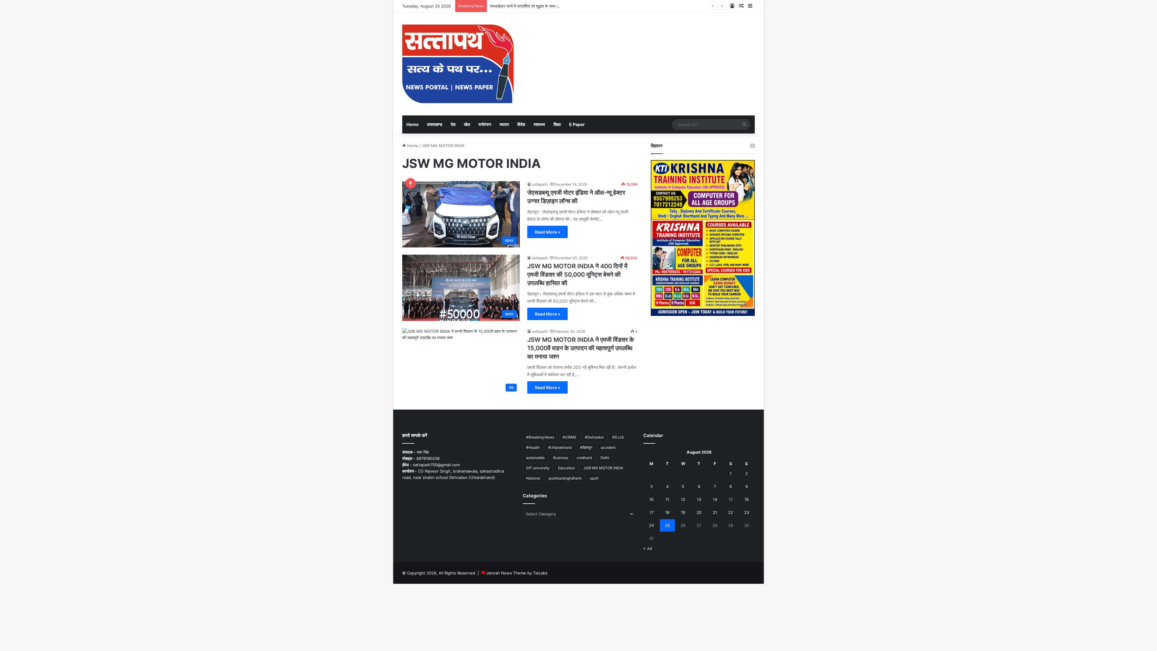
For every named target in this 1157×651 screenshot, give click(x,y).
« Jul (647, 548)
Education (566, 468)
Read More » (547, 231)
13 (699, 499)
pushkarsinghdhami (565, 478)
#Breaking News (540, 437)
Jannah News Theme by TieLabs (516, 573)
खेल (467, 124)
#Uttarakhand (560, 447)
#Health (533, 447)
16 (747, 499)
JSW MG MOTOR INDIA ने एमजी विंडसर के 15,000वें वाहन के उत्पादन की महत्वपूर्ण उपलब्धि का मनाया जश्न (580, 348)
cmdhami (584, 457)
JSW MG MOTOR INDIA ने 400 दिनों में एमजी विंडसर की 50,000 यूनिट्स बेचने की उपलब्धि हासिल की (577, 275)
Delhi (604, 457)
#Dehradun (594, 437)
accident (608, 447)
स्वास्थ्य (539, 124)
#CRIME (569, 437)
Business (560, 457)
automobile (535, 457)
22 (730, 512)
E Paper (577, 124)
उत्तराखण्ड (434, 124)
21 (715, 512)
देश (453, 124)
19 (683, 512)
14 (715, 499)
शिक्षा (557, 124)
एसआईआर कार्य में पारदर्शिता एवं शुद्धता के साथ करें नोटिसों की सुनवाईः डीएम (544, 6)
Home (412, 124)
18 (667, 512)
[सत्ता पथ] (458, 63)
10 (651, 499)
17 (652, 512)
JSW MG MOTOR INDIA (603, 468)
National (533, 478)
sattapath (540, 184)
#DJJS (618, 437)
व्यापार (504, 124)
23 (746, 512)
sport (594, 478)
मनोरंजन (484, 124)
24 (651, 525)
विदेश (521, 124)
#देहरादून (586, 447)
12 (683, 499)
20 (699, 512)
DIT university (538, 468)
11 (667, 499)
